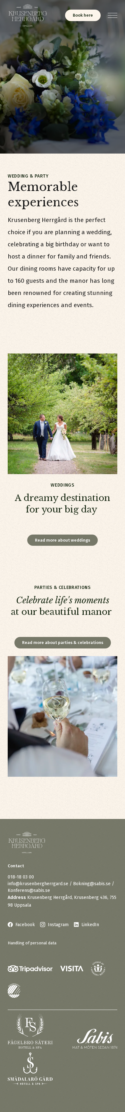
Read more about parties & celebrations (62, 642)
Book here (83, 15)
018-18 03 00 (21, 877)
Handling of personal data (32, 943)
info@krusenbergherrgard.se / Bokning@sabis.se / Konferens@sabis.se (61, 887)
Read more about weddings (62, 540)
